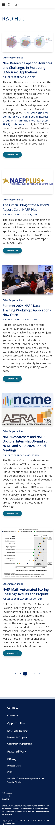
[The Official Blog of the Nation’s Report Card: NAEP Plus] (27, 181)
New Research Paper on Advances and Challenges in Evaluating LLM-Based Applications (27, 67)
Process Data (14, 765)
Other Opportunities (13, 57)
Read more (12, 154)
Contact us (12, 715)
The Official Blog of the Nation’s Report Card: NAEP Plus (26, 207)
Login (16, 4)
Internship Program (17, 737)
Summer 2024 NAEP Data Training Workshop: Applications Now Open (27, 310)
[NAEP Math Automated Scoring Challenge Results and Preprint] (27, 553)
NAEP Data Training (17, 730)
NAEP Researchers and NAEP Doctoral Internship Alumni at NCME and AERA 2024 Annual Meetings (25, 443)
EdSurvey (12, 759)
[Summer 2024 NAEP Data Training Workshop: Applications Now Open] (27, 279)
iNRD (10, 772)
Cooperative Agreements (19, 743)
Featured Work (16, 751)
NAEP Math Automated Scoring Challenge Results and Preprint (26, 591)
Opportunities (16, 723)
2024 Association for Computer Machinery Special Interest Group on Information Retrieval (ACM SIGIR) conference (25, 118)
